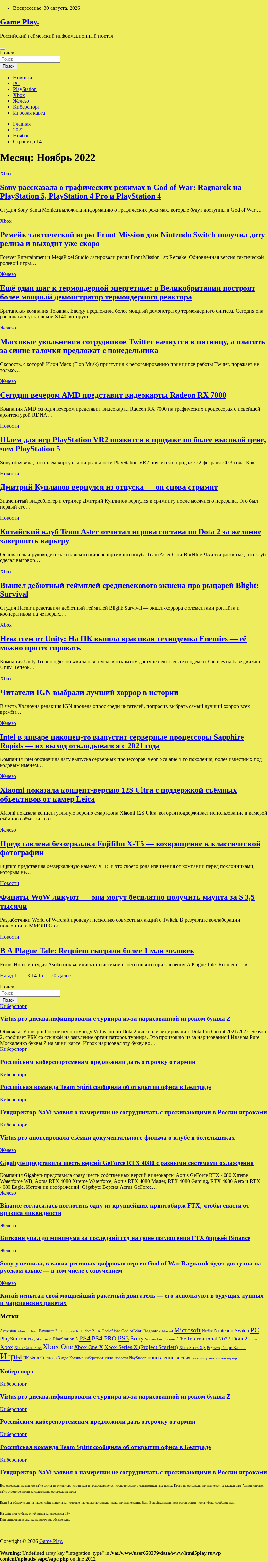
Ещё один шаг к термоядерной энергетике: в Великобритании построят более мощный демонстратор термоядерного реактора (127, 292)
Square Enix (154, 1339)
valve (253, 1339)
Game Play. (19, 22)
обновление (161, 1357)
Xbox (19, 95)
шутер (232, 1358)
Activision (8, 1331)
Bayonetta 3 (48, 1331)
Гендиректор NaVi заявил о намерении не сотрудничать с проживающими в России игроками (133, 1112)
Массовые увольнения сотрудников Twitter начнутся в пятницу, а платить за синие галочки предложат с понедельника (132, 346)
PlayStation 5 (65, 1338)
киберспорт (94, 1358)
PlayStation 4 (40, 1339)
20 (53, 975)
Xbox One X (88, 1347)
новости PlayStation (130, 1358)
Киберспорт (26, 107)
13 (27, 975)
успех (210, 1358)
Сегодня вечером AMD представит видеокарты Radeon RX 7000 (113, 395)
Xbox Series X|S (192, 1347)
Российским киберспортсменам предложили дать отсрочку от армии (97, 1061)
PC (16, 83)
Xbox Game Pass (28, 1347)
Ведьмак (213, 1348)
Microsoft (187, 1330)
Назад (6, 975)
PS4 (85, 1338)
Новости (22, 77)
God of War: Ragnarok (141, 1331)
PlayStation (25, 89)
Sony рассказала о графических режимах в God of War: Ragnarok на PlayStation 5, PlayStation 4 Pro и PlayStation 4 (121, 191)
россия (183, 1357)
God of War (111, 1331)
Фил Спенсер (43, 1357)
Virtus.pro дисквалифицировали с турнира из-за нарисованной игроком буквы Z (115, 1018)
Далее (64, 975)
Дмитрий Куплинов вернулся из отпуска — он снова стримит (109, 487)
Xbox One (58, 1346)
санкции (198, 1358)
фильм (221, 1358)
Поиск (7, 52)
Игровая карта (29, 112)
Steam (170, 1339)
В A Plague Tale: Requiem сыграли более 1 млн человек (97, 950)
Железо (21, 101)
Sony (137, 1338)
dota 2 (89, 1331)
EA (97, 1331)
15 (40, 975)
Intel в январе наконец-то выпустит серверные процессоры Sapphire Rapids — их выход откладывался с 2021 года (122, 741)
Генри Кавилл (233, 1347)
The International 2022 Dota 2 (212, 1339)
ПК (26, 1357)
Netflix (207, 1331)
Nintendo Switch (231, 1331)
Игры (11, 1356)
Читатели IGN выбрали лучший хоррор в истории (89, 692)
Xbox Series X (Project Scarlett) (141, 1347)
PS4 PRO (104, 1338)
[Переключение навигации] (2, 49)
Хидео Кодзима (70, 1358)
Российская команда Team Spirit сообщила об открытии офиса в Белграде (105, 1086)
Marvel (167, 1331)
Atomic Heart (27, 1331)
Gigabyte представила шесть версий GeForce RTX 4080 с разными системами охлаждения (127, 1162)
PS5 (123, 1338)
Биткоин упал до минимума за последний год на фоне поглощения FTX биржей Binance (125, 1237)
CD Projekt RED (71, 1331)
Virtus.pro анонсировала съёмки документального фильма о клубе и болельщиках (117, 1137)
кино (109, 1358)
